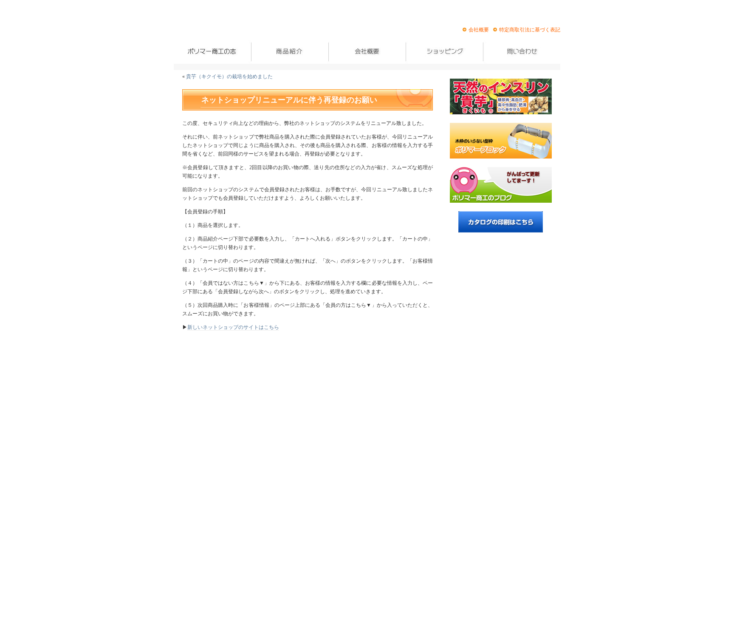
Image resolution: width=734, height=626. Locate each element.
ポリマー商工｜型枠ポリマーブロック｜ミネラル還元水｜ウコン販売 (220, 26)
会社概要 (479, 30)
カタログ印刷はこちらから (500, 221)
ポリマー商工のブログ (501, 185)
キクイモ (501, 96)
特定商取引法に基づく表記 (529, 30)
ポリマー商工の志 (212, 55)
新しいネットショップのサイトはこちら (233, 327)
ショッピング (444, 55)
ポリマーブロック (501, 141)
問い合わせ (521, 55)
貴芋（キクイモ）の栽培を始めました (229, 76)
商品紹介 (289, 55)
